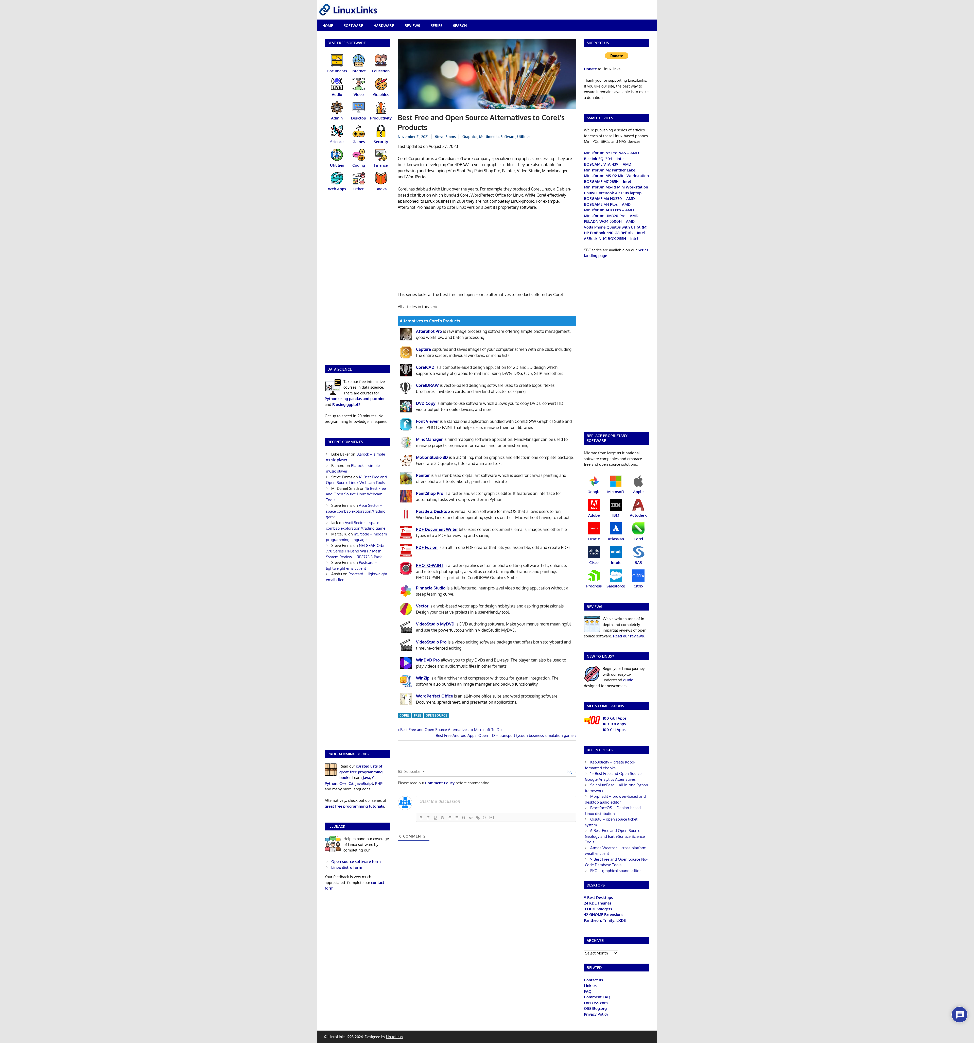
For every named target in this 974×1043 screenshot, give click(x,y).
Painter (423, 475)
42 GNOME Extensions (603, 914)
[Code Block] (470, 818)
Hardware (384, 25)
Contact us (593, 980)
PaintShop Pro (429, 493)
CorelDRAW (427, 385)
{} (484, 817)
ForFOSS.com (596, 1002)
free (417, 715)
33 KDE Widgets (598, 909)
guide (628, 679)
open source (436, 715)
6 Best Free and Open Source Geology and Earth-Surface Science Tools (615, 836)
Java (366, 777)
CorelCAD (425, 367)
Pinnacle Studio (431, 587)
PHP (378, 783)
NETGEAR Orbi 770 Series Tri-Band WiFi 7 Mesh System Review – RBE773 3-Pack (355, 551)
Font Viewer (427, 421)
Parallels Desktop (433, 511)
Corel (404, 715)
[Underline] (435, 818)
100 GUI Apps (615, 718)
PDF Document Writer (437, 529)
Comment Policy (440, 782)
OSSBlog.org (595, 1008)
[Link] (477, 818)
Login (571, 771)
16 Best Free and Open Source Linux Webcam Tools (356, 494)
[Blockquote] (463, 818)
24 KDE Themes (597, 903)
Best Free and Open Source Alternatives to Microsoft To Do (451, 729)
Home (327, 25)
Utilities (523, 136)
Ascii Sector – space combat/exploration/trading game (356, 511)
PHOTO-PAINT (429, 565)
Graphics (469, 136)
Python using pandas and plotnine (355, 398)
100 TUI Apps (614, 723)
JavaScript (364, 783)
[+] (491, 817)
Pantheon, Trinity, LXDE (605, 920)
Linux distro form (346, 867)
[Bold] (421, 818)
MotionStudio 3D (432, 457)
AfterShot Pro (429, 331)
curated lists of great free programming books (360, 772)
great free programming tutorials (354, 806)
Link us (590, 985)
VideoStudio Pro (431, 642)
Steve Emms (445, 136)
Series (436, 25)
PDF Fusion (427, 547)
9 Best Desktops (598, 897)
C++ (342, 783)
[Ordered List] (449, 818)
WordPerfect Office (434, 696)
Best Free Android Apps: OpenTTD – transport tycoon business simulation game (504, 735)
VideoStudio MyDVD (435, 624)
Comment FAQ (597, 997)
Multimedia (489, 136)
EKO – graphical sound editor (615, 870)
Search (460, 25)
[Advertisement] (487, 251)
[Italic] (428, 818)
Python (331, 783)
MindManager (429, 439)
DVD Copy (426, 403)
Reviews (412, 25)
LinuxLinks (394, 1037)
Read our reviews (628, 636)
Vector (422, 606)
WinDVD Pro (428, 660)
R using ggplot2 (346, 404)
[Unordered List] (456, 818)
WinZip (422, 678)
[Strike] (442, 818)
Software (353, 25)
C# (351, 783)
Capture (423, 349)
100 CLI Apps (614, 729)
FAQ (588, 991)
